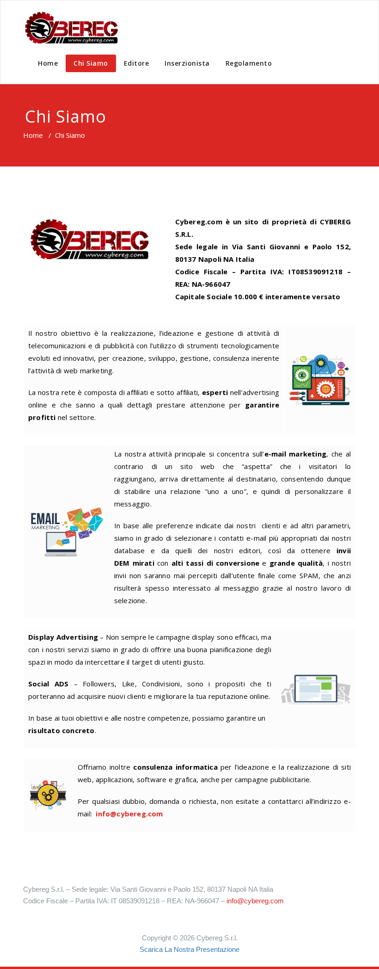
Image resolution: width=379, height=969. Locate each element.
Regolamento (249, 63)
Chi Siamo (90, 63)
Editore (136, 63)
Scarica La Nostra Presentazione (189, 949)
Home (48, 63)
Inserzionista (187, 63)
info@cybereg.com (129, 813)
